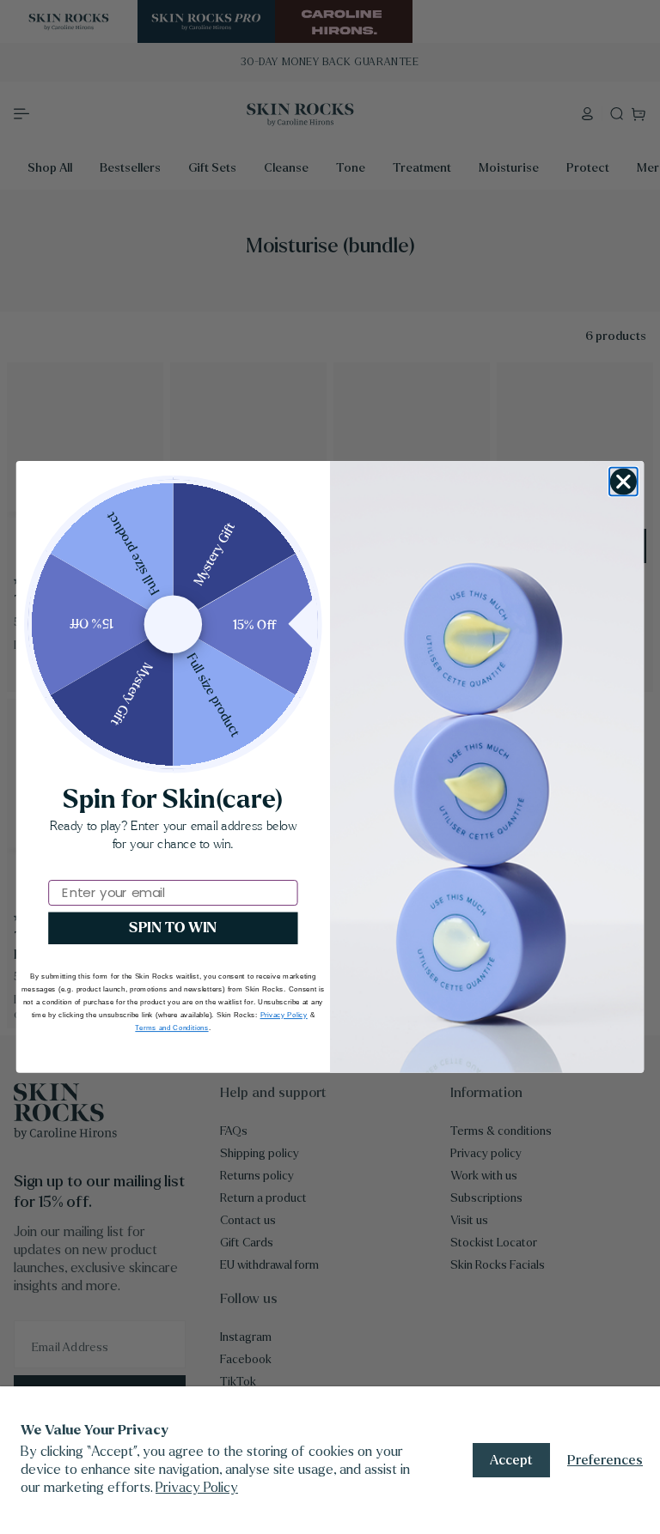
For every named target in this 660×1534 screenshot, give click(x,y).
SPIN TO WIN (173, 928)
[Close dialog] (623, 482)
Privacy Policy (197, 1487)
